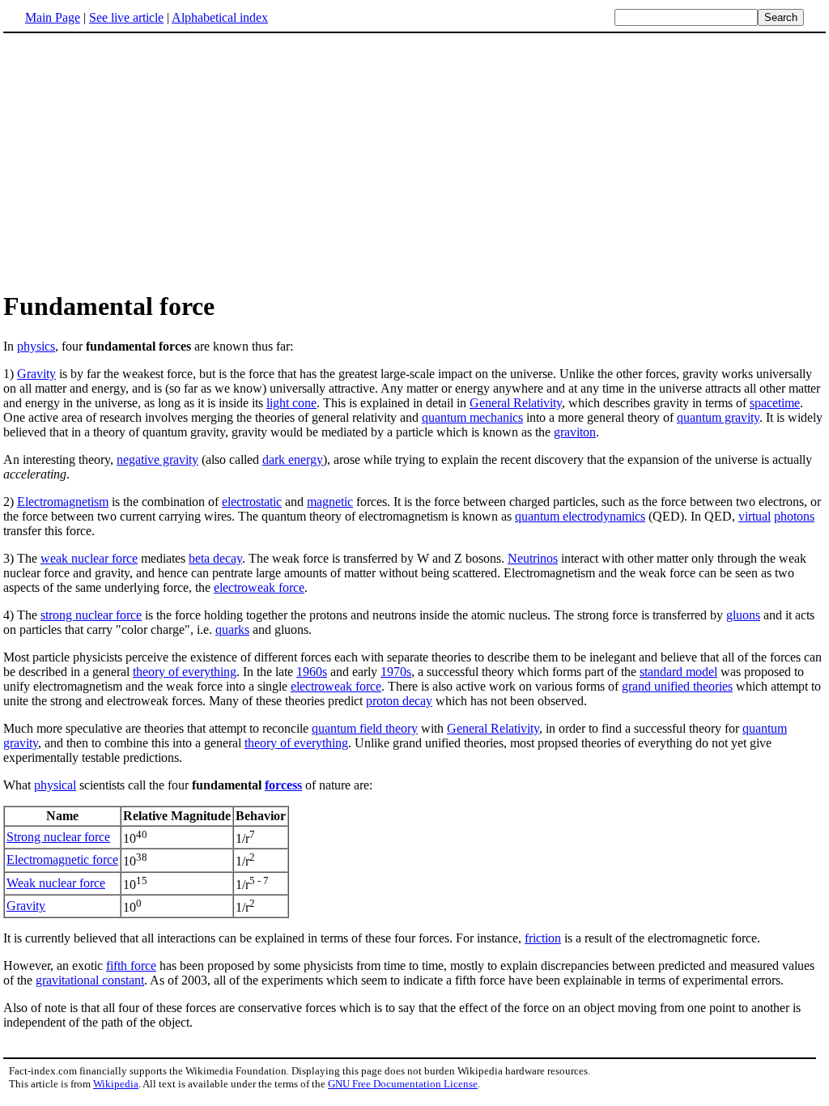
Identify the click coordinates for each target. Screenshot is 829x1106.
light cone (291, 403)
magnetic (330, 501)
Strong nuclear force (58, 837)
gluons (743, 615)
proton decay (399, 701)
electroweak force (259, 587)
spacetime (775, 403)
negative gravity (157, 459)
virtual (754, 516)
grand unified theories (677, 686)
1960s (311, 671)
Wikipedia (115, 1084)
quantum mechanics (472, 417)
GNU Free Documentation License (403, 1084)
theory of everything (184, 671)
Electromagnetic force (62, 859)
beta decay (215, 558)
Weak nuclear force (55, 883)
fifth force (131, 965)
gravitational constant (90, 980)
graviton (575, 432)
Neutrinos (533, 558)
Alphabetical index (220, 17)
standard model (678, 671)
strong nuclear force (91, 615)
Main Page (52, 17)
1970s (395, 671)
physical (55, 785)
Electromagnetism (62, 501)
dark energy (292, 459)
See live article (126, 17)
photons (794, 516)
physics (36, 346)
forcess (283, 785)
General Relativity (516, 403)
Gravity (36, 374)
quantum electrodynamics (580, 516)
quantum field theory (365, 728)
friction (543, 938)
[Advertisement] (414, 161)
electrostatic (252, 501)
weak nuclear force (89, 558)
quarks (232, 629)
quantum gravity (718, 417)
